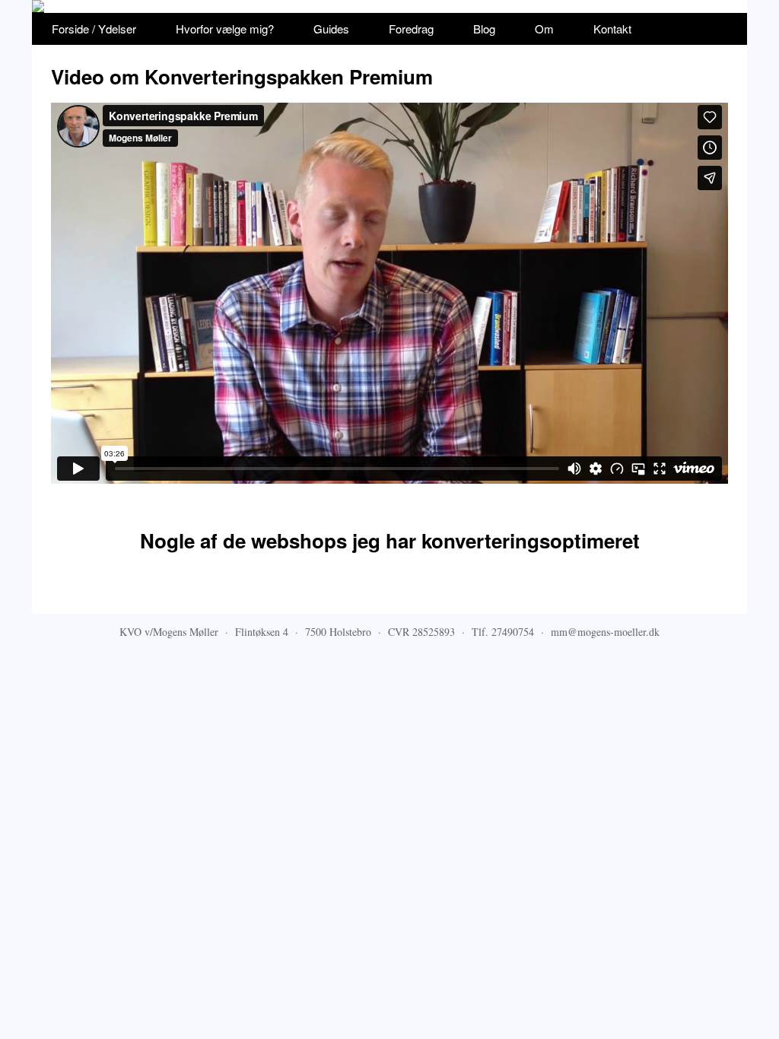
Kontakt (612, 29)
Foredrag (411, 29)
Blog (484, 29)
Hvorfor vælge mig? (225, 29)
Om (544, 29)
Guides (331, 29)
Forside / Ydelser (94, 29)
